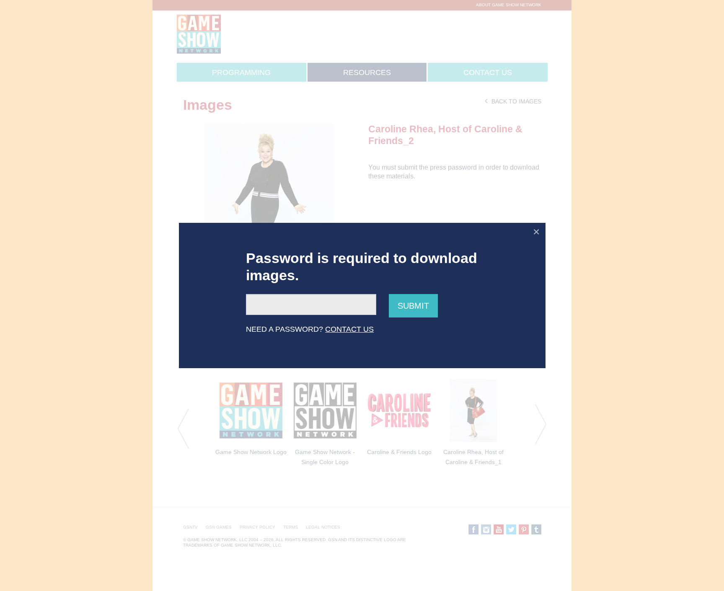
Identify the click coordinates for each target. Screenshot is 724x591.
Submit (413, 305)
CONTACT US (349, 329)
